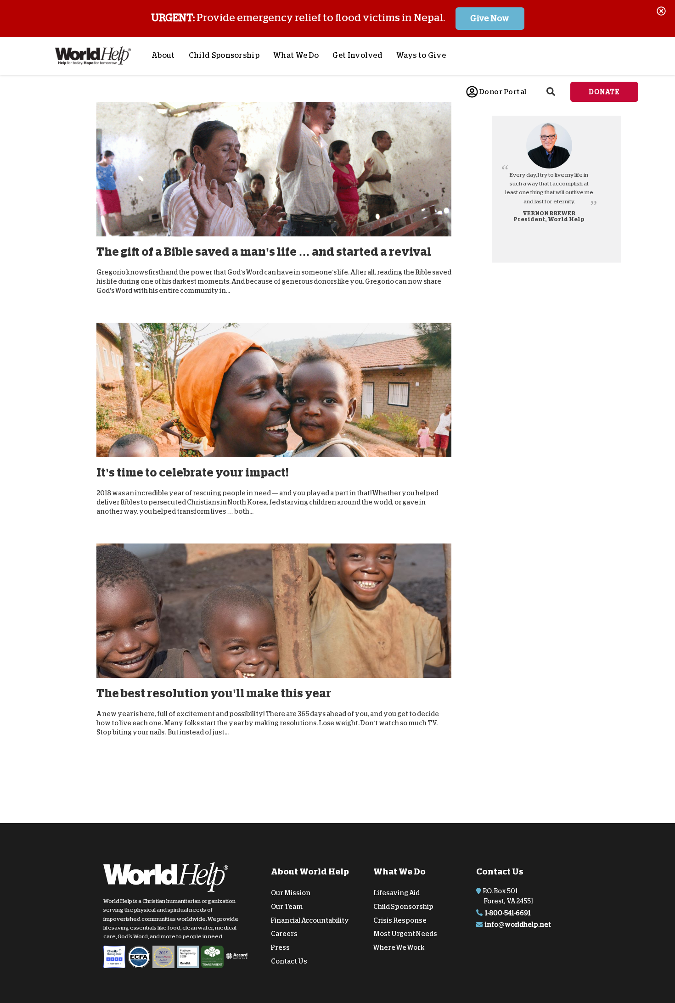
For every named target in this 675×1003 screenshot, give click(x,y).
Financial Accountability (310, 920)
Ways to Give (421, 55)
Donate (604, 92)
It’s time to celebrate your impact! (192, 472)
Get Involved (357, 55)
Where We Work (399, 947)
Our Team (287, 906)
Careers (284, 933)
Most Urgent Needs (405, 933)
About (163, 55)
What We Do (296, 55)
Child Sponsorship (224, 55)
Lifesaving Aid (396, 893)
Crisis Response (400, 920)
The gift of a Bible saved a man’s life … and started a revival (263, 252)
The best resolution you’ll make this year (214, 693)
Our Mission (290, 893)
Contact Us (289, 961)
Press (280, 947)
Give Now (489, 18)
